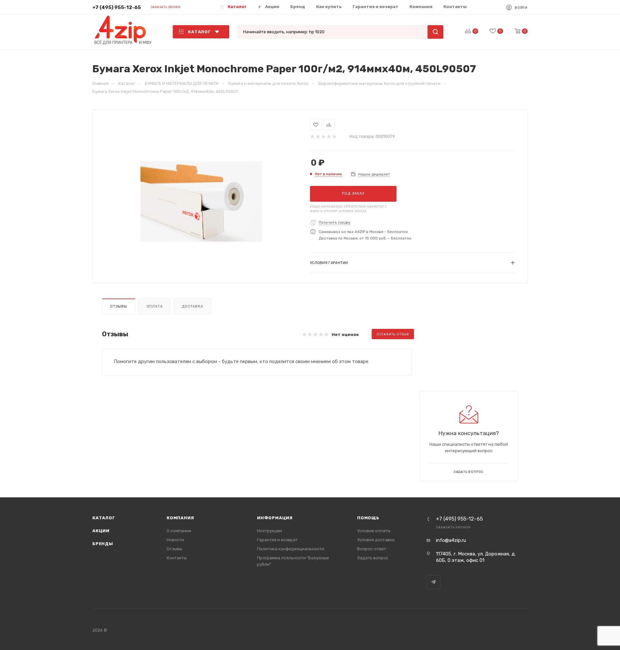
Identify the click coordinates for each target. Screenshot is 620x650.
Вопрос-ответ (371, 548)
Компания (180, 517)
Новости (175, 539)
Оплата (155, 306)
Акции (100, 530)
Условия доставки (376, 539)
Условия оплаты (373, 530)
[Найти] (435, 32)
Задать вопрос (372, 557)
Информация (275, 517)
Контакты (177, 557)
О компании (179, 530)
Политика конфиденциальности (290, 548)
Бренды (102, 543)
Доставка (192, 306)
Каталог (103, 517)
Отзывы (118, 306)
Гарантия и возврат (277, 539)
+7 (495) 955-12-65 (116, 7)
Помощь (368, 517)
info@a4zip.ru (451, 540)
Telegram (433, 582)
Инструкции (269, 530)
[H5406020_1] (201, 201)
